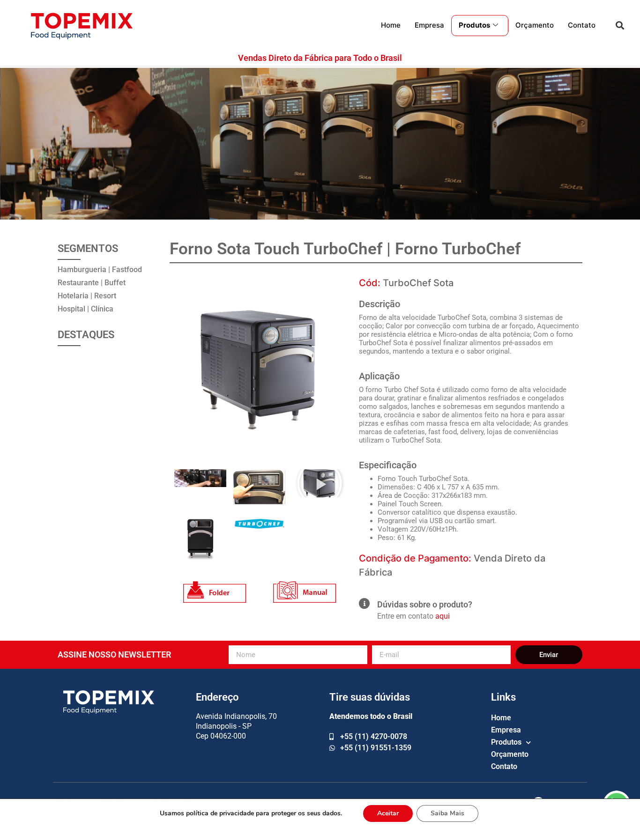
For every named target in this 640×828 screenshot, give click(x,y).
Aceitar (388, 813)
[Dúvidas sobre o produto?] (364, 603)
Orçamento (534, 25)
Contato (581, 25)
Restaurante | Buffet (92, 282)
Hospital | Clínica (85, 308)
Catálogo (215, 586)
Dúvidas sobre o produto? (424, 604)
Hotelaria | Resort (87, 295)
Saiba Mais (447, 813)
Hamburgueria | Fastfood (100, 269)
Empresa (429, 25)
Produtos (474, 25)
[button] (619, 25)
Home (391, 25)
